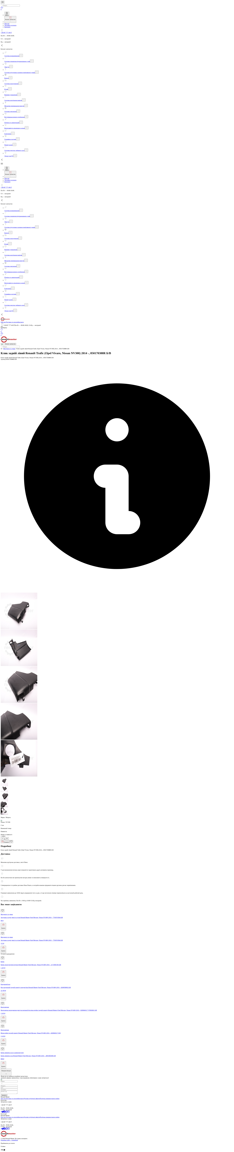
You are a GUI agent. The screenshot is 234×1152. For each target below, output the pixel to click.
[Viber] (8, 1112)
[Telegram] (2, 1112)
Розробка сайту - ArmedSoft (9, 1140)
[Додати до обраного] (11, 841)
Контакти (21, 322)
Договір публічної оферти (32, 1098)
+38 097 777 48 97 (6, 32)
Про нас (3, 322)
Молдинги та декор (9, 348)
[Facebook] (4, 1112)
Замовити (4, 1095)
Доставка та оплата (12, 322)
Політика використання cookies (49, 1098)
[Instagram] (6, 1112)
